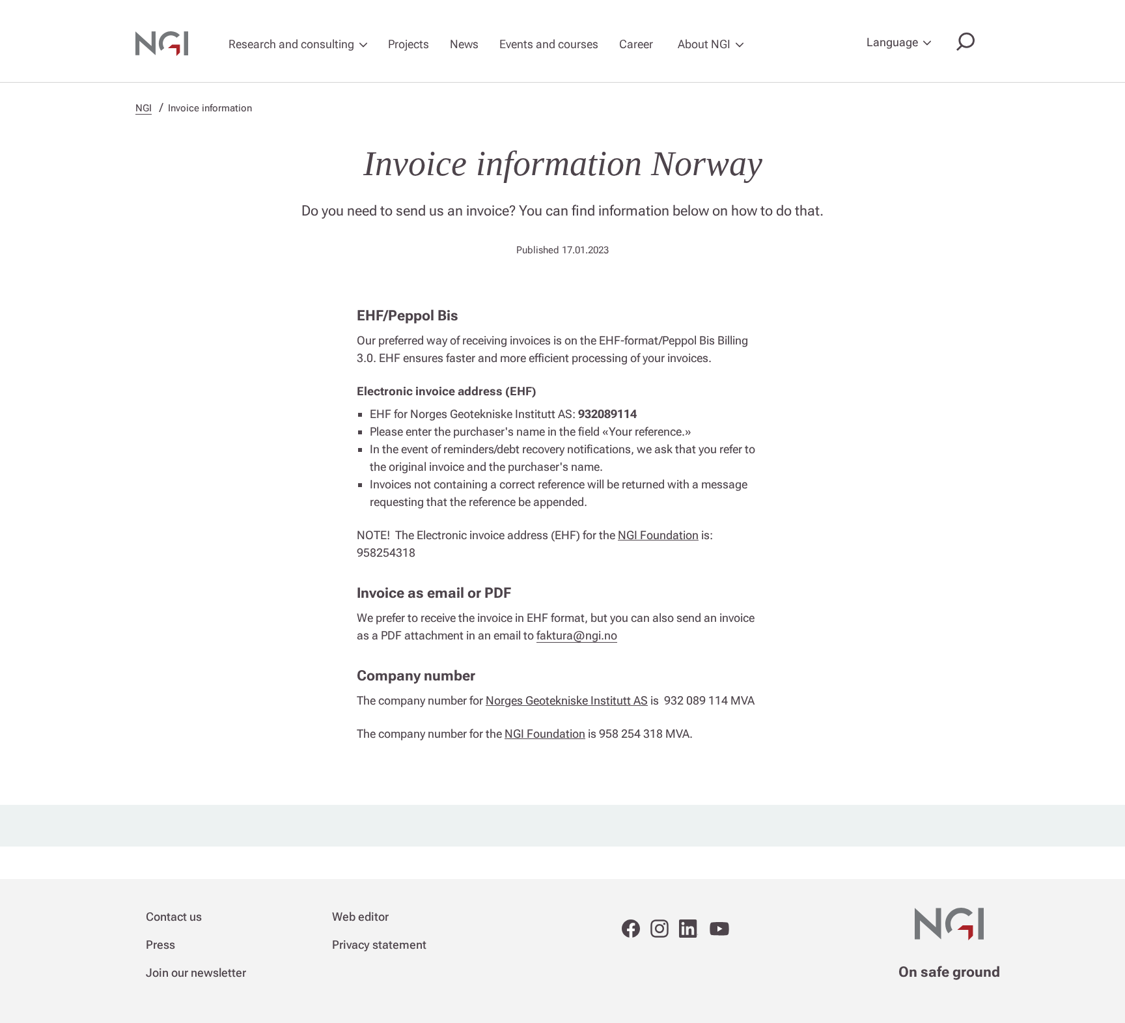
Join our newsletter (196, 972)
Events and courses (548, 44)
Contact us (174, 916)
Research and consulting (291, 44)
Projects (408, 44)
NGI (143, 108)
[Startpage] (169, 43)
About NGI (704, 44)
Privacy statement (379, 944)
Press (160, 944)
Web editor (360, 916)
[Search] (963, 43)
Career (636, 44)
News (464, 44)
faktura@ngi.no (576, 635)
